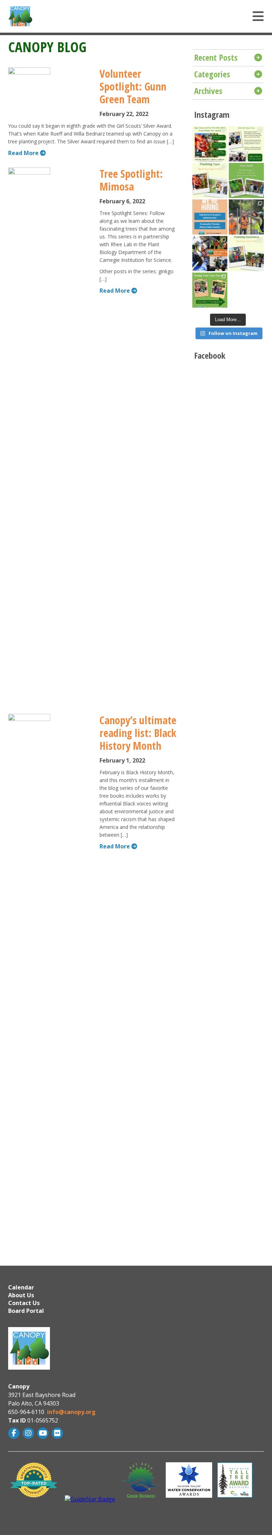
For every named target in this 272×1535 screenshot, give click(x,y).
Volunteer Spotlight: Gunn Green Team (133, 86)
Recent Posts (216, 57)
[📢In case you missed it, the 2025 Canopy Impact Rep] (209, 253)
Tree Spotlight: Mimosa (131, 180)
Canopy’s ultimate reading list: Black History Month (138, 733)
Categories (212, 74)
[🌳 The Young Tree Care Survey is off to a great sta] (246, 217)
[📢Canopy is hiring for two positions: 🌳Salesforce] (209, 217)
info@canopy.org (71, 1412)
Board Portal (26, 1311)
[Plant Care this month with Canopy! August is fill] (209, 180)
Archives (208, 91)
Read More (24, 153)
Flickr (58, 1433)
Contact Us (24, 1303)
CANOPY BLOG (47, 46)
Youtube (43, 1433)
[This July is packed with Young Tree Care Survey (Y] (246, 253)
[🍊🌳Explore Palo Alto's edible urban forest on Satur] (246, 180)
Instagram (29, 1433)
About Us (21, 1295)
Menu (174, 16)
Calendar (21, 1287)
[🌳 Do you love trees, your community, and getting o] (209, 290)
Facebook (14, 1433)
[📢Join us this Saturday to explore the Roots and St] (209, 143)
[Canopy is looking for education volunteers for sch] (246, 143)
